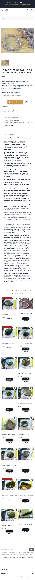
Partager (8, 111)
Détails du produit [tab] (12, 137)
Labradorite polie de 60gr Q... (25, 434)
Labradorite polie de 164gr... (25, 373)
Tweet (13, 111)
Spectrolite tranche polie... (25, 403)
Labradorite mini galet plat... (25, 343)
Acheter (26, 318)
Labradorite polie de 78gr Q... (9, 525)
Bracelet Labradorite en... (25, 313)
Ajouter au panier (15, 102)
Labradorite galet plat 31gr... (9, 465)
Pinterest (17, 111)
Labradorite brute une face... (9, 434)
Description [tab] (9, 134)
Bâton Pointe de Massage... (25, 524)
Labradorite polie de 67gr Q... (25, 465)
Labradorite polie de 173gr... (9, 314)
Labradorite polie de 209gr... (9, 343)
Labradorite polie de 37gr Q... (9, 373)
